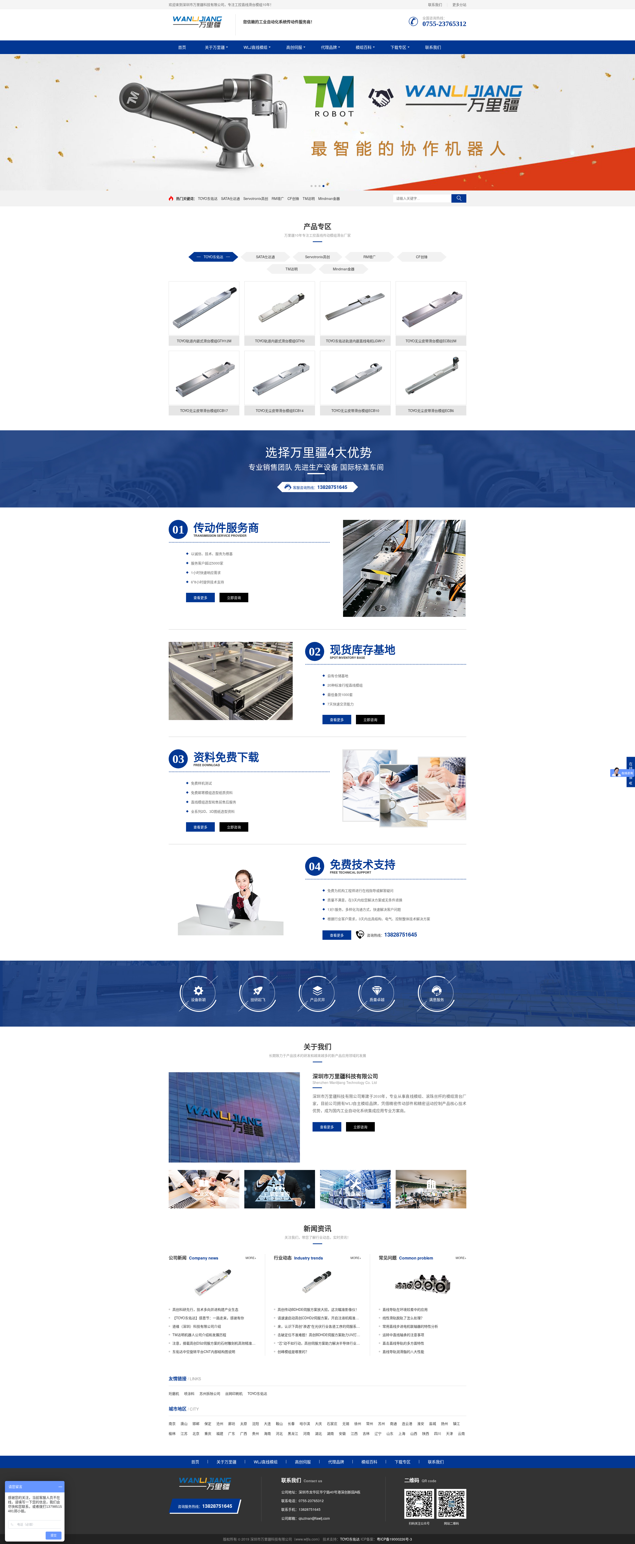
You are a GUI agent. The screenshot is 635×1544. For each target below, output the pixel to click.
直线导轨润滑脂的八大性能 (403, 1351)
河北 (279, 1433)
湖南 (330, 1433)
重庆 (207, 1433)
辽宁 (378, 1433)
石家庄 (332, 1423)
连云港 (407, 1423)
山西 (413, 1433)
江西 (354, 1433)
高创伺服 (294, 47)
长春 (291, 1423)
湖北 (318, 1433)
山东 (389, 1433)
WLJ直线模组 (255, 47)
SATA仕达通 (230, 198)
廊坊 (231, 1423)
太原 (243, 1423)
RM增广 (278, 198)
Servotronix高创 (255, 198)
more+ (251, 1258)
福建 (219, 1433)
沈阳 (255, 1423)
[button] (312, 186)
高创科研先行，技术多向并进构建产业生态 (205, 1309)
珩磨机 (174, 1393)
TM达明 (309, 198)
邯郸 (195, 1423)
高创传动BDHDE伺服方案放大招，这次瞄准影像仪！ (318, 1309)
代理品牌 (329, 47)
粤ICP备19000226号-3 (394, 1539)
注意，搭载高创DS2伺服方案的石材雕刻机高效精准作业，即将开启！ (214, 1343)
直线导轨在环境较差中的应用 (405, 1309)
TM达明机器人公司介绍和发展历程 (199, 1334)
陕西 (425, 1433)
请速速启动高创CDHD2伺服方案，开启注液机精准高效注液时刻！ (319, 1317)
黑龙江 (293, 1433)
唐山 (184, 1423)
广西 (243, 1433)
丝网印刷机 (234, 1393)
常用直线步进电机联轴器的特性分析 (410, 1326)
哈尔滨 (305, 1423)
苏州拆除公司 (209, 1393)
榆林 (172, 1433)
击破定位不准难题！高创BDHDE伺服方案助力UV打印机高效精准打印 (319, 1334)
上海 (401, 1433)
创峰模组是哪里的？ (293, 1351)
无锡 (345, 1423)
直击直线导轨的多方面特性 (403, 1343)
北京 (195, 1433)
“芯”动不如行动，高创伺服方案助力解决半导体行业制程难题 (319, 1343)
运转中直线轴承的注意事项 (403, 1334)
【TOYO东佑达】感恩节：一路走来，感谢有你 (208, 1317)
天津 (449, 1433)
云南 (461, 1433)
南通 (393, 1423)
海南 (267, 1433)
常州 (369, 1423)
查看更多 (200, 597)
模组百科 (364, 47)
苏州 (381, 1423)
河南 (306, 1433)
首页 (182, 47)
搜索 (458, 198)
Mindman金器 (329, 198)
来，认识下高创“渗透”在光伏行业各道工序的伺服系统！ (319, 1326)
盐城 (432, 1423)
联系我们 (435, 4)
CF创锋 (293, 198)
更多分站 (459, 4)
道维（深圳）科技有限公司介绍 (196, 1326)
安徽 (342, 1433)
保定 (207, 1423)
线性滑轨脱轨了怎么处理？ (403, 1317)
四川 (437, 1433)
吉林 (366, 1433)
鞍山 (279, 1423)
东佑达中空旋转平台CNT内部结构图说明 (203, 1351)
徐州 (357, 1423)
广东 (231, 1433)
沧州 (219, 1423)
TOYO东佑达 (208, 198)
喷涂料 (189, 1393)
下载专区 (398, 47)
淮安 (420, 1423)
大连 (267, 1423)
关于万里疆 (215, 47)
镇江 (456, 1423)
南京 (172, 1423)
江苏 (184, 1433)
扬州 (444, 1423)
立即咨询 (234, 597)
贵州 (255, 1433)
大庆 (318, 1423)
